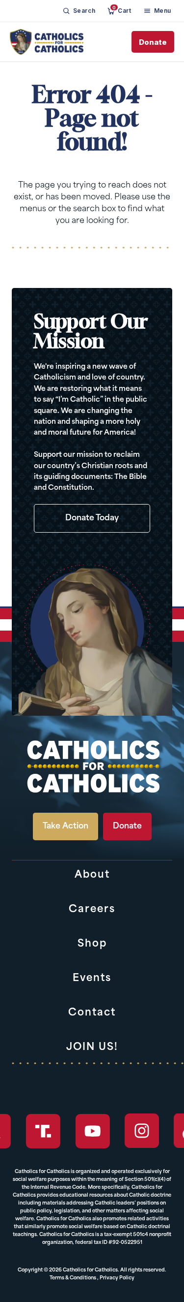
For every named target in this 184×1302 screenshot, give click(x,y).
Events (92, 979)
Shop (92, 944)
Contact (92, 1013)
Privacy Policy (117, 1278)
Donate (153, 42)
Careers (92, 910)
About (92, 875)
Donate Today (92, 518)
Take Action (65, 826)
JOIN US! (92, 1047)
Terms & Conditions (73, 1278)
